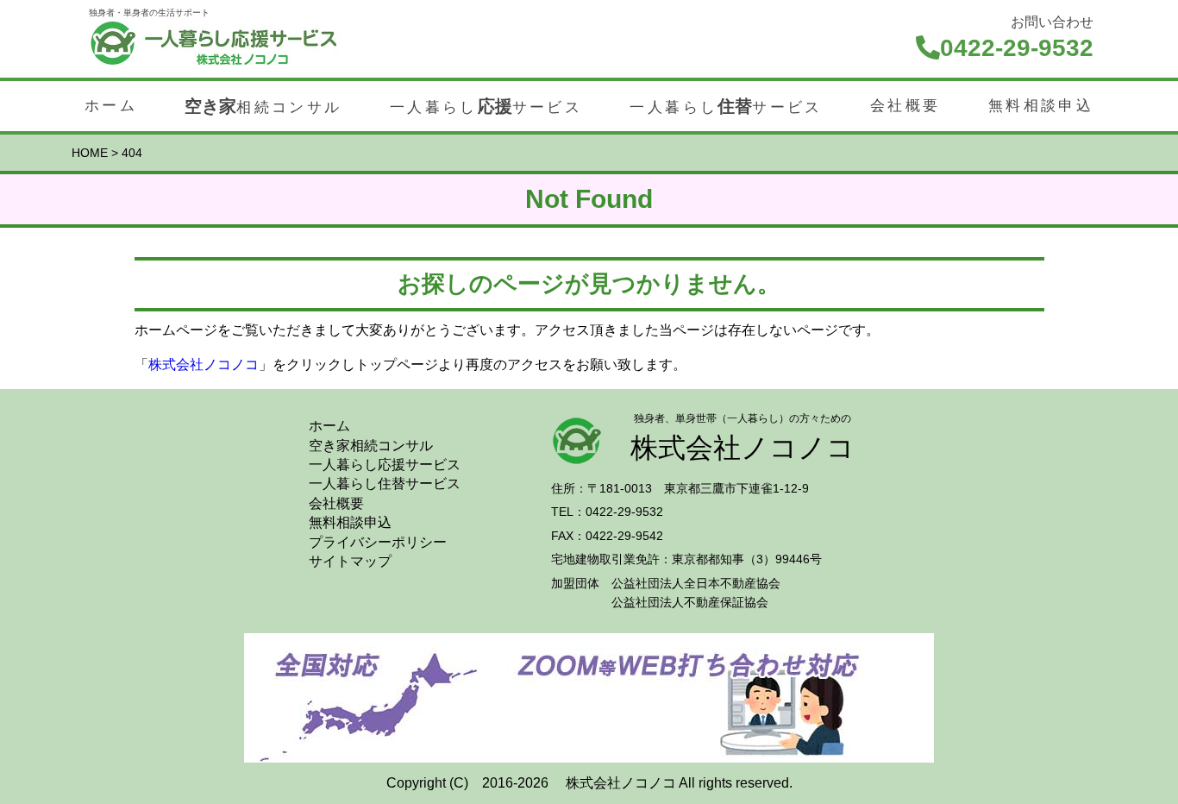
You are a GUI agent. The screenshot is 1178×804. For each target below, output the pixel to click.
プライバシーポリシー (378, 542)
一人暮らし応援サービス (385, 464)
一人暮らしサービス (486, 106)
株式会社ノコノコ (203, 364)
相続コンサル (263, 106)
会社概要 (905, 105)
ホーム (111, 105)
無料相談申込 (1040, 105)
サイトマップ (350, 561)
